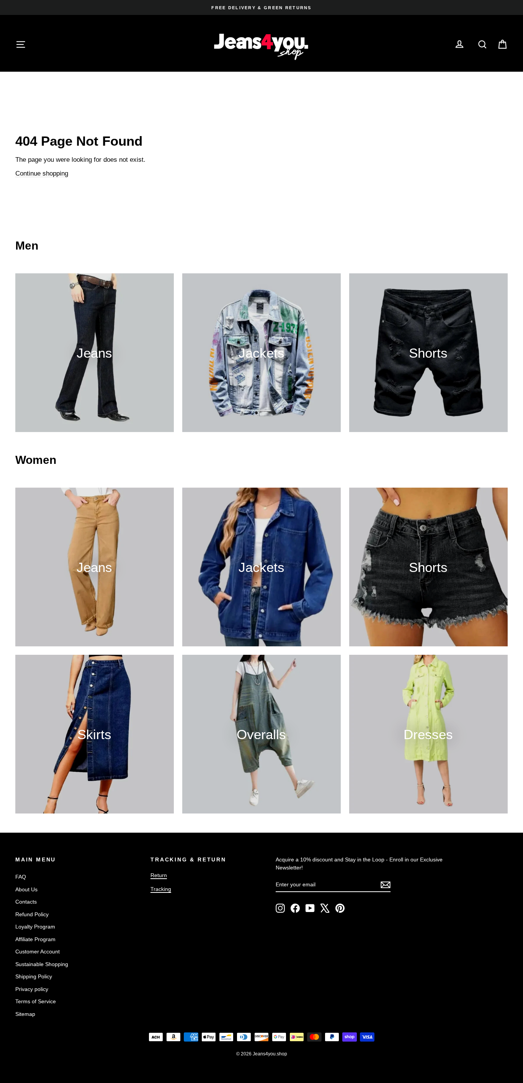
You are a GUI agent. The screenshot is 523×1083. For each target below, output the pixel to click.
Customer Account (37, 951)
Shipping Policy (33, 976)
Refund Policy (32, 914)
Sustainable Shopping (41, 964)
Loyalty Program (35, 927)
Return (158, 875)
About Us (26, 889)
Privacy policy (31, 989)
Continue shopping (41, 173)
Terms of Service (35, 1001)
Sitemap (25, 1014)
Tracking (160, 889)
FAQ (20, 877)
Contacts (26, 902)
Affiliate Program (35, 939)
